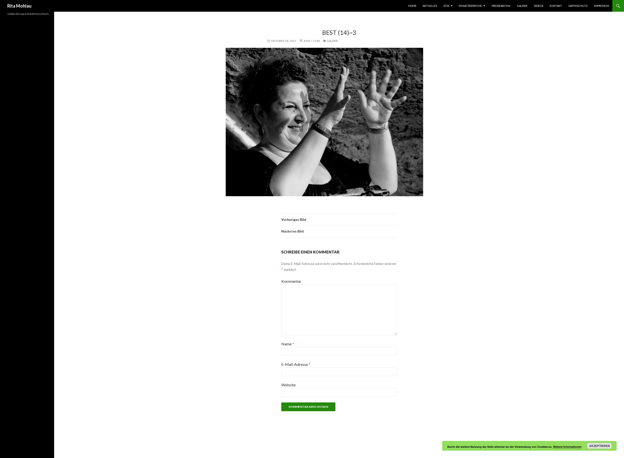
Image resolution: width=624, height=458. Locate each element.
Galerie (522, 5)
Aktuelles (430, 5)
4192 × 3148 (311, 41)
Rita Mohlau (19, 6)
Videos (538, 5)
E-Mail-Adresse (295, 364)
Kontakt (556, 5)
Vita (446, 5)
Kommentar (291, 281)
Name (287, 343)
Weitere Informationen (567, 446)
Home (412, 5)
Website (288, 384)
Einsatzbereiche (470, 5)
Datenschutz (578, 5)
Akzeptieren (599, 446)
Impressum (601, 5)
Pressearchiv (501, 5)
